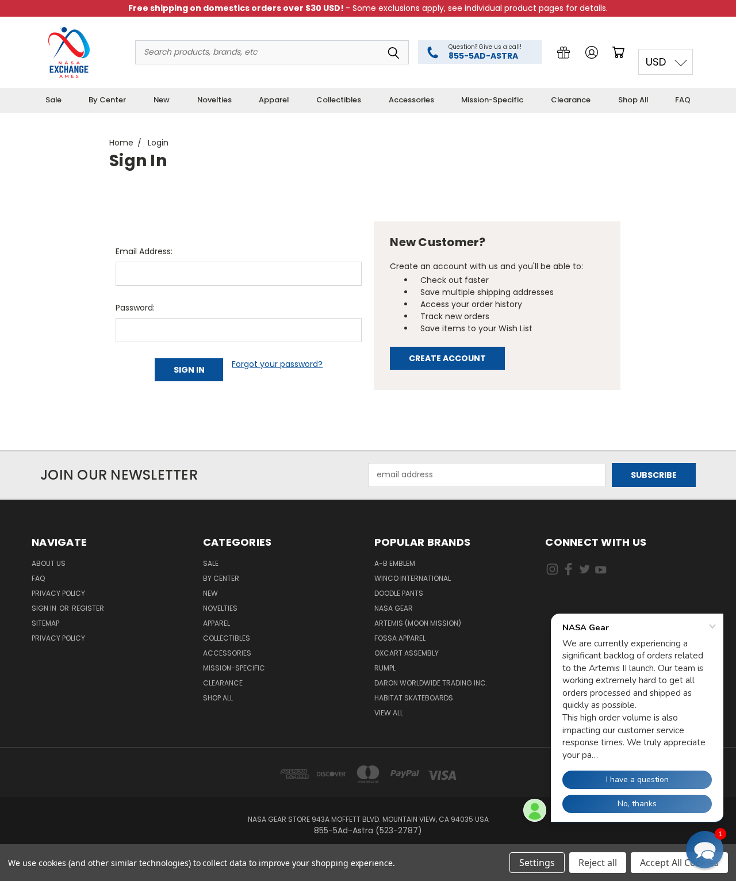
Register (88, 608)
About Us (49, 563)
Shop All (633, 99)
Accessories (411, 99)
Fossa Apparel (399, 638)
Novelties (214, 99)
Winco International (412, 578)
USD (656, 62)
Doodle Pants (398, 593)
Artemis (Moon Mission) (417, 623)
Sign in (45, 608)
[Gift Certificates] (563, 52)
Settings (537, 862)
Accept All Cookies (679, 862)
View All (388, 713)
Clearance (571, 99)
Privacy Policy (58, 593)
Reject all (597, 862)
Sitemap (45, 623)
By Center (107, 99)
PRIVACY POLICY (58, 638)
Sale (53, 99)
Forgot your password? (277, 364)
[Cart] (620, 52)
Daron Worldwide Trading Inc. (431, 683)
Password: (135, 307)
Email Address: (144, 251)
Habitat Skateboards (413, 698)
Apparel (274, 99)
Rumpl (385, 668)
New (162, 99)
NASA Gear (393, 608)
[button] (704, 849)
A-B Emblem (394, 563)
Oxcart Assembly (406, 653)
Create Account (447, 358)
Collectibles (338, 99)
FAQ (683, 99)
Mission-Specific (492, 99)
